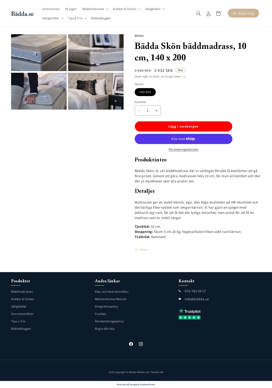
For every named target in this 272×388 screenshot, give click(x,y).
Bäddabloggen (21, 329)
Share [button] (144, 249)
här (184, 76)
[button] (95, 9)
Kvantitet (140, 102)
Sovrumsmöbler (22, 314)
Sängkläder (19, 306)
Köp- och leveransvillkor (112, 292)
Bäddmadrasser (22, 292)
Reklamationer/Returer (111, 299)
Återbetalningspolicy (109, 321)
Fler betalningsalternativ (184, 149)
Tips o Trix (18, 321)
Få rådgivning (243, 13)
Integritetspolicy (106, 306)
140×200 (145, 92)
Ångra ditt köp (105, 329)
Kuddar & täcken (22, 299)
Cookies (100, 314)
